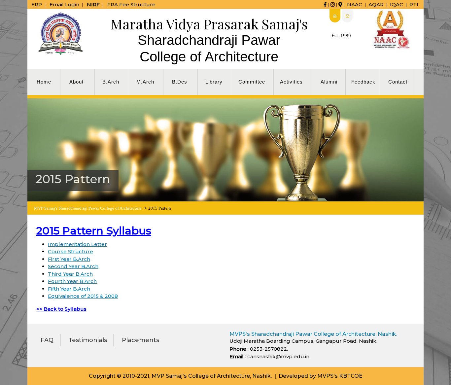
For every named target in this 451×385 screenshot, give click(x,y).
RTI (413, 4)
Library (214, 82)
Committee (251, 82)
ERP (36, 4)
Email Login (64, 4)
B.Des (179, 82)
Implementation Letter (77, 244)
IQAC (396, 4)
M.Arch (145, 82)
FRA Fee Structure (131, 4)
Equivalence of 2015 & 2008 (83, 296)
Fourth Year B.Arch (72, 281)
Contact (397, 82)
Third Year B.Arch (70, 274)
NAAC (354, 4)
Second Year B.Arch (73, 266)
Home (44, 82)
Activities (291, 82)
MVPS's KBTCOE (340, 376)
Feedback (363, 82)
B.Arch (110, 82)
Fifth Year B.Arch (69, 289)
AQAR (376, 4)
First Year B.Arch (69, 259)
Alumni (329, 82)
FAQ (47, 340)
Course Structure (70, 251)
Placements (140, 340)
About (76, 82)
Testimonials (87, 340)
